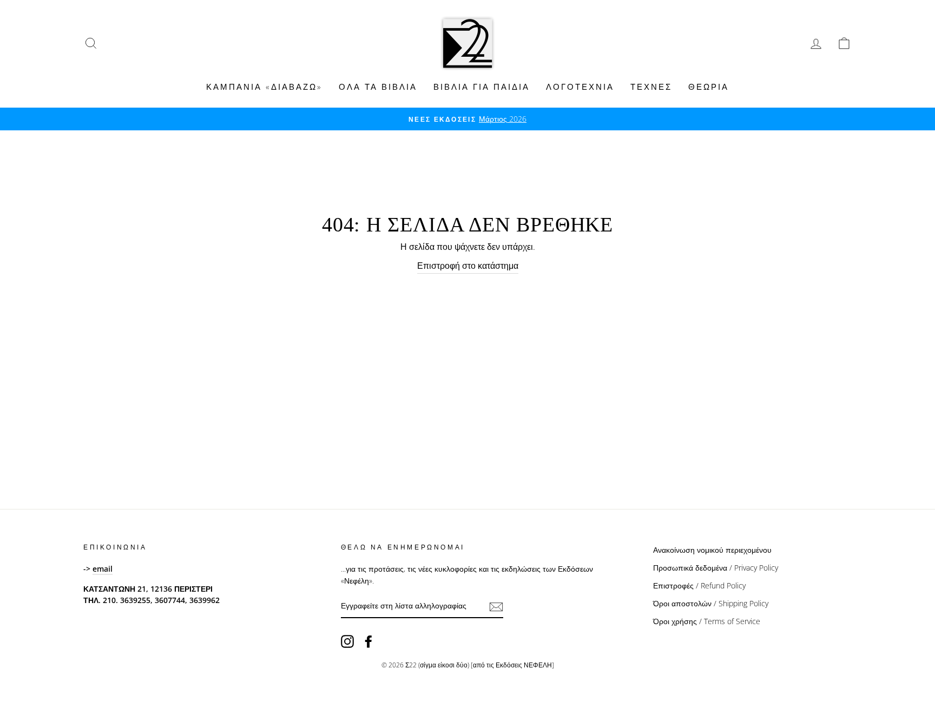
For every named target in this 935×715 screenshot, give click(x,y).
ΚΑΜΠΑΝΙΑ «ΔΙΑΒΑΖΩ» (264, 86)
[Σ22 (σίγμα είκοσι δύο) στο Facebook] (368, 640)
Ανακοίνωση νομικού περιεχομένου (712, 550)
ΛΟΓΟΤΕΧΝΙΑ (580, 86)
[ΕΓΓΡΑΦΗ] (496, 606)
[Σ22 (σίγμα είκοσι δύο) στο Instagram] (347, 640)
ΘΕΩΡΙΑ (708, 86)
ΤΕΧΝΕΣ (651, 86)
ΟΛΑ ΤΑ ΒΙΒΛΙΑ (378, 86)
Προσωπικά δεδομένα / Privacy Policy (715, 567)
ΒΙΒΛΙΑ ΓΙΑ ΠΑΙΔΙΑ (481, 86)
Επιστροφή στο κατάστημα (467, 266)
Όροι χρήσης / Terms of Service (706, 621)
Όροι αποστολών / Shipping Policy (710, 603)
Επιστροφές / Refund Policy (699, 585)
